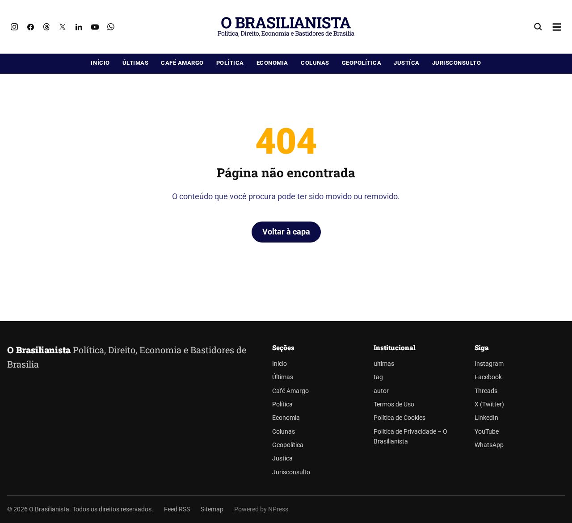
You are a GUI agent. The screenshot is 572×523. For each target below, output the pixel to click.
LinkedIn (486, 418)
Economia (272, 62)
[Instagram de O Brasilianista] (14, 27)
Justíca (407, 62)
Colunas (315, 62)
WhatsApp (489, 445)
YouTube (487, 431)
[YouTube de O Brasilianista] (95, 27)
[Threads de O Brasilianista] (46, 27)
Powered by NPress (261, 509)
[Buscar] (538, 27)
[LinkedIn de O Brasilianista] (79, 27)
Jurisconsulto (456, 62)
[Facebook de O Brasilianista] (30, 27)
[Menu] (557, 27)
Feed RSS (177, 509)
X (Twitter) (489, 404)
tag (378, 377)
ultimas (384, 364)
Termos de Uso (394, 404)
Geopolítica (362, 62)
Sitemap (212, 509)
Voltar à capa (286, 231)
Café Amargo (182, 62)
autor (381, 391)
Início (100, 62)
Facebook (488, 377)
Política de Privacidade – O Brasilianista (410, 436)
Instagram (489, 364)
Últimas (135, 62)
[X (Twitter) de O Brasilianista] (62, 27)
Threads (486, 391)
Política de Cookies (399, 418)
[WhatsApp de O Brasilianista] (111, 27)
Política (230, 62)
